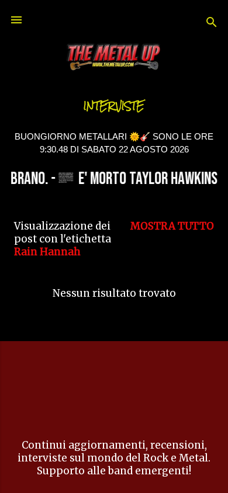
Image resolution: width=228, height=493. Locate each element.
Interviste (114, 106)
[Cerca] (212, 23)
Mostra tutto (172, 226)
